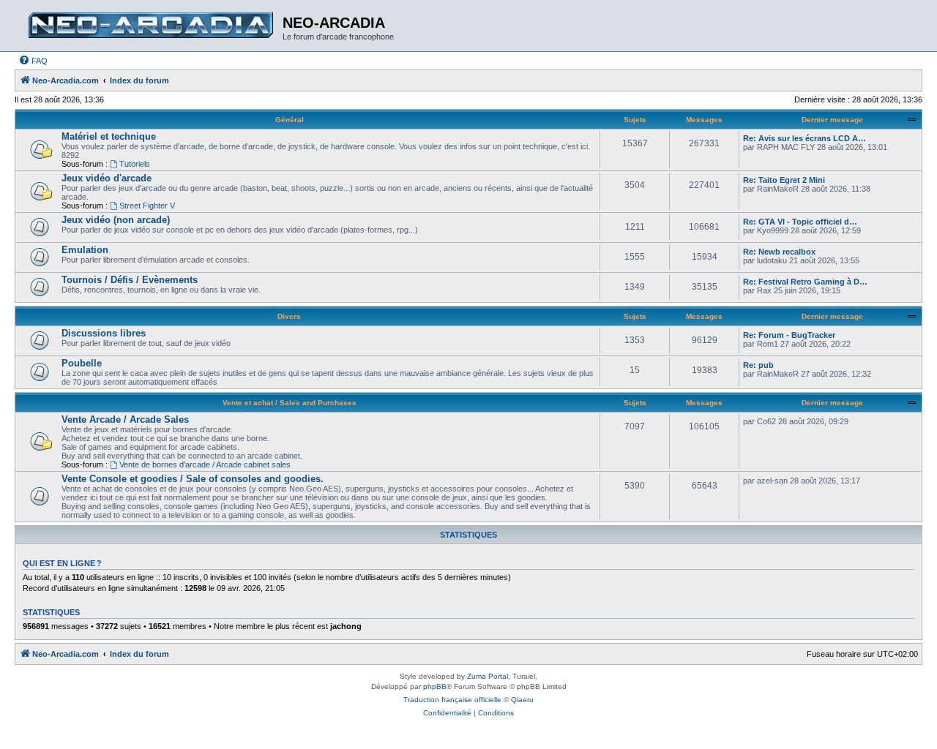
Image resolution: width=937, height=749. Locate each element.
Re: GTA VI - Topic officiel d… (800, 221)
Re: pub (758, 365)
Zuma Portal (487, 676)
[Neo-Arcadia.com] (150, 26)
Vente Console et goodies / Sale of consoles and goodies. (192, 478)
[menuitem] (33, 60)
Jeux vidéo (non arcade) (115, 219)
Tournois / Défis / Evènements (129, 279)
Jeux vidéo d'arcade (106, 178)
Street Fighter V (147, 205)
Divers (289, 316)
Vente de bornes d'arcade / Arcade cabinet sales (205, 464)
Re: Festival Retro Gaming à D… (805, 281)
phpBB (435, 686)
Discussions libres (103, 333)
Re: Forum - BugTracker (789, 335)
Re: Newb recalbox (779, 251)
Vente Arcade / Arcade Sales (125, 419)
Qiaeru (522, 700)
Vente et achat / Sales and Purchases (289, 403)
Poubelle (81, 363)
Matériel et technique (108, 136)
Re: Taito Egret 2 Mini (784, 180)
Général (289, 120)
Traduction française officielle (452, 700)
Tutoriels (134, 163)
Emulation (84, 249)
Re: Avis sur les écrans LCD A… (804, 138)
